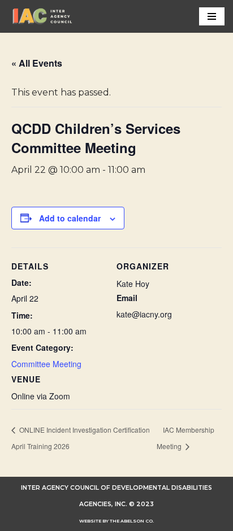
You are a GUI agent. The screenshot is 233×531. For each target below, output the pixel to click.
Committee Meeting (46, 363)
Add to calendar (70, 218)
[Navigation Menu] (212, 16)
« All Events (36, 62)
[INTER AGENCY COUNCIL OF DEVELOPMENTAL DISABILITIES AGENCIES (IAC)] (42, 16)
